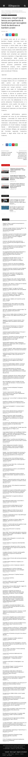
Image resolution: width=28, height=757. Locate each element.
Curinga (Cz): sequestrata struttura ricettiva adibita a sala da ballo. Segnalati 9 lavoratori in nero (14, 475)
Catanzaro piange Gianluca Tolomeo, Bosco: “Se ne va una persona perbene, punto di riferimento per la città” (14, 229)
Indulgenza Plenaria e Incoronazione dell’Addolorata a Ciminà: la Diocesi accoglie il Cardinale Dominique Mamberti (14, 698)
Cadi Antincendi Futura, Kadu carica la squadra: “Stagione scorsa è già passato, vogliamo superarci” (14, 678)
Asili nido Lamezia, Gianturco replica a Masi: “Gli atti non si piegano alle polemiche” (14, 310)
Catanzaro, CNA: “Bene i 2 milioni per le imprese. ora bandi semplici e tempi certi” (15, 284)
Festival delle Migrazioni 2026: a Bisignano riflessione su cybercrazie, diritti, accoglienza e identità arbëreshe (14, 344)
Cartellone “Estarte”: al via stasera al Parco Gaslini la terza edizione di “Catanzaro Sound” (14, 402)
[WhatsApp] (16, 34)
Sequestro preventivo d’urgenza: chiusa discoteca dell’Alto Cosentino (12, 735)
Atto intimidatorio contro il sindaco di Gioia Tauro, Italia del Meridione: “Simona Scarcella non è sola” (14, 383)
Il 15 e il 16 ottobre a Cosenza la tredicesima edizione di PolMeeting (13, 740)
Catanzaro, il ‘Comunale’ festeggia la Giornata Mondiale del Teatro (6, 154)
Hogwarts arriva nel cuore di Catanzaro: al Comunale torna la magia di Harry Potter (13, 359)
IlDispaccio (4, 753)
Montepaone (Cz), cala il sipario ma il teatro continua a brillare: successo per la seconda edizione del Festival (13, 305)
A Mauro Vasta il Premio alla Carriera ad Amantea (15, 558)
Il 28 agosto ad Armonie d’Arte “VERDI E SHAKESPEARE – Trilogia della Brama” (17, 170)
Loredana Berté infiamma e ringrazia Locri (13, 561)
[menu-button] (4, 6)
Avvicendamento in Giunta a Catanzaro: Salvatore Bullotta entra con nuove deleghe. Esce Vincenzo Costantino (13, 570)
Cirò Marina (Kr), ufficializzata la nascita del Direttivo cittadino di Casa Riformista (13, 423)
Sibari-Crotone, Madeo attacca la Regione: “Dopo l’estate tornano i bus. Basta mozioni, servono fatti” (15, 315)
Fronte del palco (8, 10)
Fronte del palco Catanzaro (17, 10)
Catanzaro (17, 753)
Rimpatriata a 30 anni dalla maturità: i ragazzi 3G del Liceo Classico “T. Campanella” (14, 586)
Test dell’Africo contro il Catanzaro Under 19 (13, 565)
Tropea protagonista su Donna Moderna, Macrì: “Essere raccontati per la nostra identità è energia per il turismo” (14, 247)
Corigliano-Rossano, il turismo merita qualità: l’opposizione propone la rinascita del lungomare (14, 553)
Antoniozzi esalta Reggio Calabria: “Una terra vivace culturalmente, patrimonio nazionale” (14, 364)
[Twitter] (10, 34)
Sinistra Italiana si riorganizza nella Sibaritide (14, 542)
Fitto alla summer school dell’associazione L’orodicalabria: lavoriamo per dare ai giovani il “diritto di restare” (14, 459)
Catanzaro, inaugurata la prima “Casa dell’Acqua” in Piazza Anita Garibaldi (14, 515)
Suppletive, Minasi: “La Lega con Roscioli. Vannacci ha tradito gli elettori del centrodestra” (14, 289)
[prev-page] (2, 192)
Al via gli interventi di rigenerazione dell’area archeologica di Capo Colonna (13, 718)
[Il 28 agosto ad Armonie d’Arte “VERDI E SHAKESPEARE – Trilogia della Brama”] (5, 170)
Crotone (4, 755)
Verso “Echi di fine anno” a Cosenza (11, 528)
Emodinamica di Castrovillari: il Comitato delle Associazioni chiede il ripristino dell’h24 (14, 714)
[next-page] (4, 192)
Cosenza (21, 753)
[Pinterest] (13, 34)
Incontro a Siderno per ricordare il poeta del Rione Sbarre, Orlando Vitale (13, 582)
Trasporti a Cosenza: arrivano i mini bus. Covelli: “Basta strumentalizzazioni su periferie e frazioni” (14, 612)
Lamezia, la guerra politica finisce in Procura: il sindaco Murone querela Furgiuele (14, 332)
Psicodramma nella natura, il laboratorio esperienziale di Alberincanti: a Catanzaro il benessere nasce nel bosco (13, 672)
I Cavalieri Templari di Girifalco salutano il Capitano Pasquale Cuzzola (13, 639)
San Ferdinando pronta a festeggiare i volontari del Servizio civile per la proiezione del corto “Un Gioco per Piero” (15, 644)
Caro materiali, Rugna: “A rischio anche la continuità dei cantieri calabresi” (13, 667)
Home (2, 10)
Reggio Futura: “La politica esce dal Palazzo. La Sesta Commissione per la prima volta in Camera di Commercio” (14, 440)
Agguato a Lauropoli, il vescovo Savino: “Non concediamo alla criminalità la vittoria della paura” (13, 321)
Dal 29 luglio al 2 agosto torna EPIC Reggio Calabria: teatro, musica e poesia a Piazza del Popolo (17, 208)
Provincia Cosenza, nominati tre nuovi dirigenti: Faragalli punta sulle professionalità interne (14, 269)
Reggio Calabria (11, 753)
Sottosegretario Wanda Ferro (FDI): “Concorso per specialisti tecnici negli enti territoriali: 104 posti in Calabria (14, 547)
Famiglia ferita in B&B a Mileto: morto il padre (14, 693)
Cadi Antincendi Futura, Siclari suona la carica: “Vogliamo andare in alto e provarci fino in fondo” (14, 354)
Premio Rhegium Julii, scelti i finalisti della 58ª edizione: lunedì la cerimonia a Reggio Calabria (14, 279)
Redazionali (5, 195)
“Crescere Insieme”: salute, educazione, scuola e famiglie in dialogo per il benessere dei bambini (14, 349)
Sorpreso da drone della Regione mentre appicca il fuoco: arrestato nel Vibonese (13, 506)
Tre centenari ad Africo (8, 578)
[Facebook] (7, 34)
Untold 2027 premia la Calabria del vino (12, 653)
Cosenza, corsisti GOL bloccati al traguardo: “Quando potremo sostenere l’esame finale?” (14, 264)
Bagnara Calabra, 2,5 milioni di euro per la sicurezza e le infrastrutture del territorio (13, 510)
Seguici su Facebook (22, 752)
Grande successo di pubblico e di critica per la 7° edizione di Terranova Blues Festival (15, 683)
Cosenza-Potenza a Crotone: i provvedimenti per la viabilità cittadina (14, 469)
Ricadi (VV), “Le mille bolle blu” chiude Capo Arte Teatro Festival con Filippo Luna (14, 428)
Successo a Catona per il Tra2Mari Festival (13, 574)
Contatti (7, 752)
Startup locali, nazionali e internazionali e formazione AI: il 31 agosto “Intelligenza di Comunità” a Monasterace (13, 274)
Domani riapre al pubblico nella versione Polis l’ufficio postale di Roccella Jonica (14, 709)
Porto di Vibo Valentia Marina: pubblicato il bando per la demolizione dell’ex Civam (13, 411)
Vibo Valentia (9, 755)
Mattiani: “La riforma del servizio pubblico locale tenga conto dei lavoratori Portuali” (14, 524)
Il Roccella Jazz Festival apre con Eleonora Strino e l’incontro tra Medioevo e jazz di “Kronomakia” (13, 327)
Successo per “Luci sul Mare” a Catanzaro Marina (15, 398)
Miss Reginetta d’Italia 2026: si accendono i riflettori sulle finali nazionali (13, 501)
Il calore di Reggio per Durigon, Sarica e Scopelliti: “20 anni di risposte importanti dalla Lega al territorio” (17, 201)
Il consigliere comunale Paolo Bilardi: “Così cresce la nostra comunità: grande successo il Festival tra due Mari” (14, 606)
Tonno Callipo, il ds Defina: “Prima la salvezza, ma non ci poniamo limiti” (14, 649)
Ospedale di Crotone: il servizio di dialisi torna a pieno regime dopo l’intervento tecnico (14, 623)
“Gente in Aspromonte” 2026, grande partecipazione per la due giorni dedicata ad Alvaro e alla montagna (13, 393)
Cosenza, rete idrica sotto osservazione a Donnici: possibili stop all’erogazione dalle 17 (14, 242)
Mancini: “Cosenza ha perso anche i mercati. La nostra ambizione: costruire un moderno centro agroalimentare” (14, 480)
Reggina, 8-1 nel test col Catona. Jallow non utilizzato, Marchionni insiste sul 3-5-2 (13, 520)
